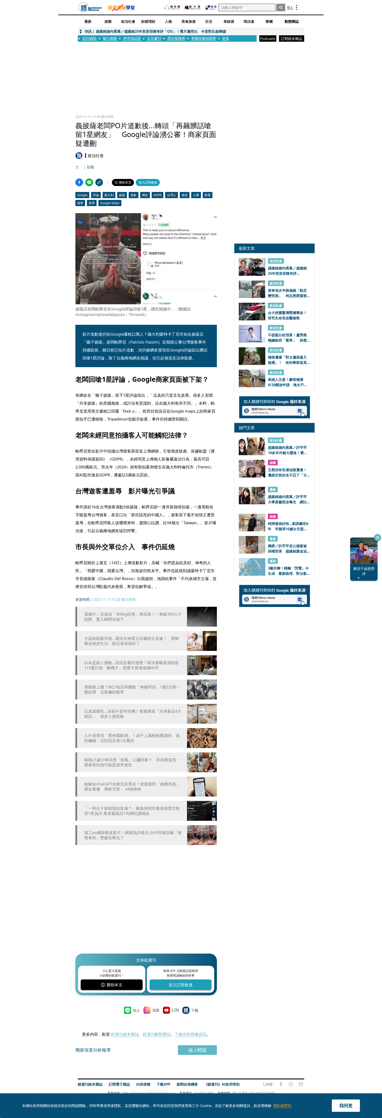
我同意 (346, 1106)
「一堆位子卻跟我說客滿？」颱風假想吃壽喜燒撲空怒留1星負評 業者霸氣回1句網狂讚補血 (132, 811)
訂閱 (175, 1010)
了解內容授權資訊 (190, 1034)
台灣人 (171, 195)
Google (82, 195)
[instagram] (290, 1084)
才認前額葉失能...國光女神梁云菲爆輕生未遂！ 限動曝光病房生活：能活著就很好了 (131, 641)
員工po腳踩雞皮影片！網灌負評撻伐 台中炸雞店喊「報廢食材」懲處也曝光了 (133, 835)
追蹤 (155, 1010)
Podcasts (267, 38)
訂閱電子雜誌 (119, 1084)
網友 (145, 195)
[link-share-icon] (99, 182)
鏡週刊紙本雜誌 (125, 1034)
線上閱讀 (197, 1050)
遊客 (80, 203)
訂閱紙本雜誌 (291, 38)
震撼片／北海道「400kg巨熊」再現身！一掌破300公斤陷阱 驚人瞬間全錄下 (133, 617)
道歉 (133, 195)
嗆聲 (207, 195)
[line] (268, 1084)
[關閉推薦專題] (377, 537)
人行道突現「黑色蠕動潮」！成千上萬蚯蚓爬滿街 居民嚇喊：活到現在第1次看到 (132, 738)
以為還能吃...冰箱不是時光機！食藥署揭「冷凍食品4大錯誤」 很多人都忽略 (132, 714)
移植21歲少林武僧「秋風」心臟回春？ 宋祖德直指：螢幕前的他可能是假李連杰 (132, 762)
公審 (196, 195)
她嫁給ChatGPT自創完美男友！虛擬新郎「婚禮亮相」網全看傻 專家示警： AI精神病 (132, 787)
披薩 (122, 195)
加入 (136, 1010)
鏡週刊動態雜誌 (157, 1034)
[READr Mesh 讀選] (211, 7)
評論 (96, 195)
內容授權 (143, 1084)
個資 (184, 195)
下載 (194, 1010)
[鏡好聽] (172, 7)
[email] (300, 1084)
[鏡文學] (193, 7)
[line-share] (89, 182)
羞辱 (92, 203)
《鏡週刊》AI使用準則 (222, 1084)
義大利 (109, 195)
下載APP (163, 1084)
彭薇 (90, 167)
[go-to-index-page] (90, 7)
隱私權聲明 (282, 1105)
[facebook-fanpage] (281, 1084)
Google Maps (110, 203)
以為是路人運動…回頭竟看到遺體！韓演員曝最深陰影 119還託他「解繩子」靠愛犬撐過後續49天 (133, 665)
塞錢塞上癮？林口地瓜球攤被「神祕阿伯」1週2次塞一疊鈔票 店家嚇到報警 (132, 689)
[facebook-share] (79, 182)
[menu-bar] (296, 7)
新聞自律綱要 (187, 1084)
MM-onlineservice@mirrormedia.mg (149, 1093)
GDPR (157, 195)
